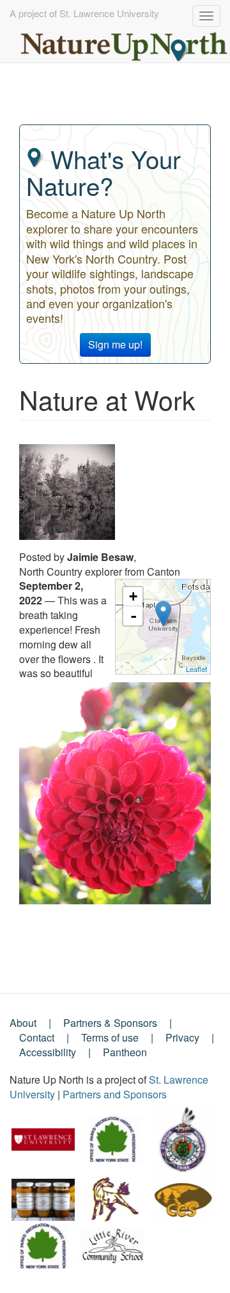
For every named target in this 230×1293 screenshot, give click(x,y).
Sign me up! (115, 344)
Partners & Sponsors (110, 1022)
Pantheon (125, 1052)
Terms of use (110, 1037)
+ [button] (133, 596)
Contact (36, 1037)
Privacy (182, 1037)
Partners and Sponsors (115, 1094)
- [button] (133, 616)
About (23, 1022)
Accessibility (47, 1052)
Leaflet (196, 669)
